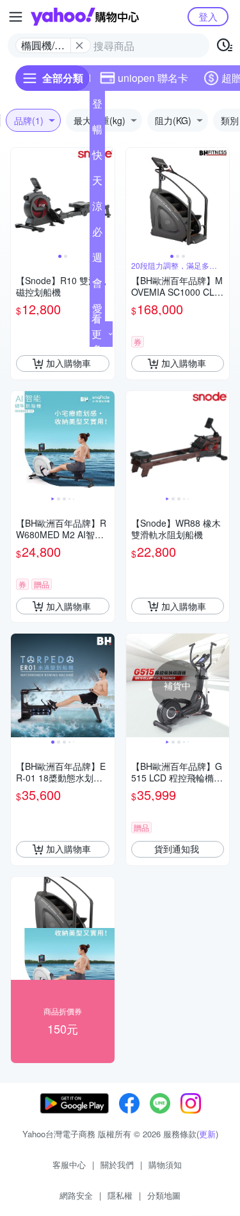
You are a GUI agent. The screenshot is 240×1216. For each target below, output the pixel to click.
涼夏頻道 (97, 208)
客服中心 (69, 1164)
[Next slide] (106, 200)
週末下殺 (97, 260)
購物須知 (165, 1164)
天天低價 (97, 183)
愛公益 (97, 311)
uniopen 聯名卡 (153, 77)
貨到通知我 (176, 848)
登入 (208, 16)
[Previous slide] (19, 200)
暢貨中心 (97, 132)
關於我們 (117, 1164)
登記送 (97, 106)
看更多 (97, 333)
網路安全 (76, 1195)
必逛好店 (97, 234)
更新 (207, 1134)
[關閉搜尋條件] (79, 45)
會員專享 (97, 285)
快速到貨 (97, 157)
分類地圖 (163, 1195)
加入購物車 (68, 362)
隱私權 (120, 1195)
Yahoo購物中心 (85, 17)
